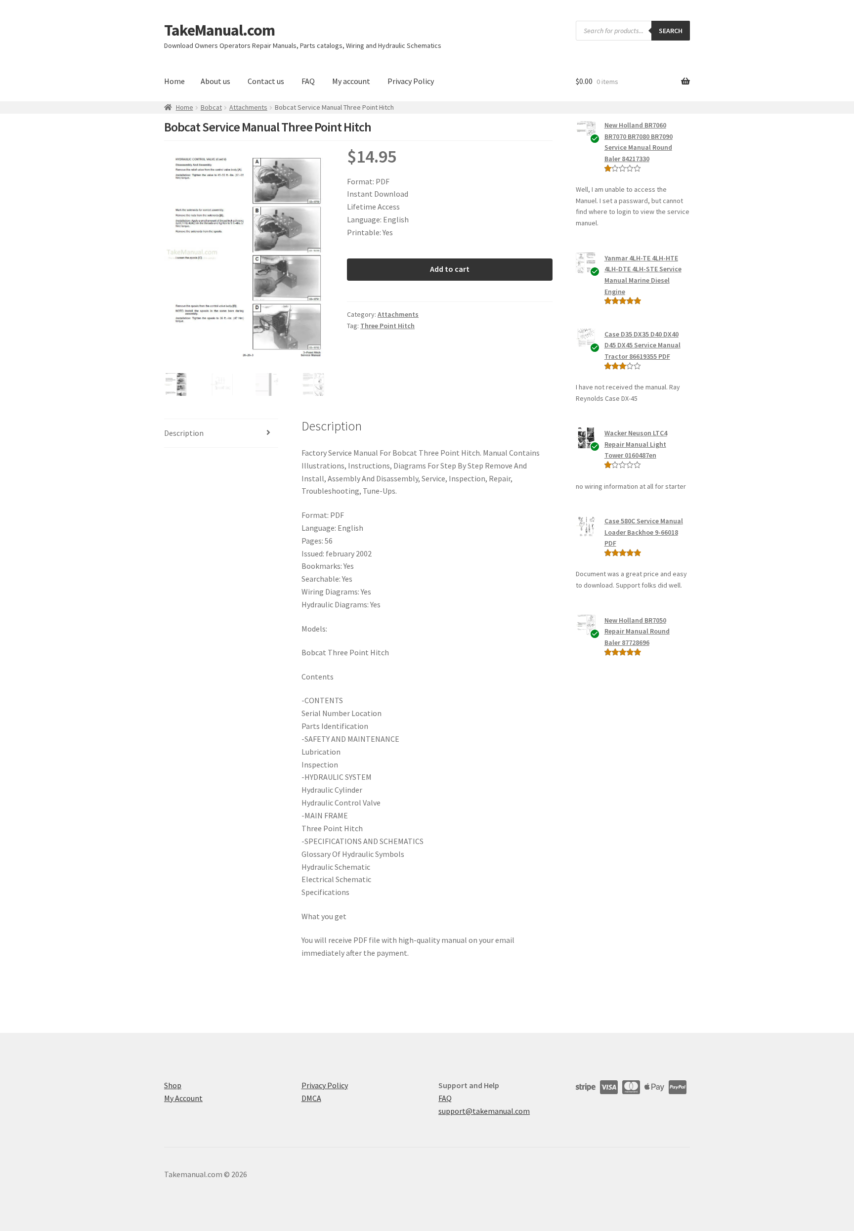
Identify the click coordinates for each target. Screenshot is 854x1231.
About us (215, 81)
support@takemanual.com (484, 1111)
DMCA (311, 1098)
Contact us (266, 81)
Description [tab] (184, 433)
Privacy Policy (410, 81)
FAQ (308, 81)
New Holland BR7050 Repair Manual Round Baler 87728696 (637, 631)
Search (671, 30)
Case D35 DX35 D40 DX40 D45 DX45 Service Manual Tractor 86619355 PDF (642, 345)
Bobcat (211, 107)
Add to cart (450, 269)
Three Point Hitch (387, 325)
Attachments (248, 107)
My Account (183, 1098)
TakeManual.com (219, 30)
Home (174, 81)
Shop (172, 1085)
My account (351, 81)
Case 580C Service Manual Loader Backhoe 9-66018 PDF (643, 532)
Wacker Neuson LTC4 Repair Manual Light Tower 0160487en (635, 444)
